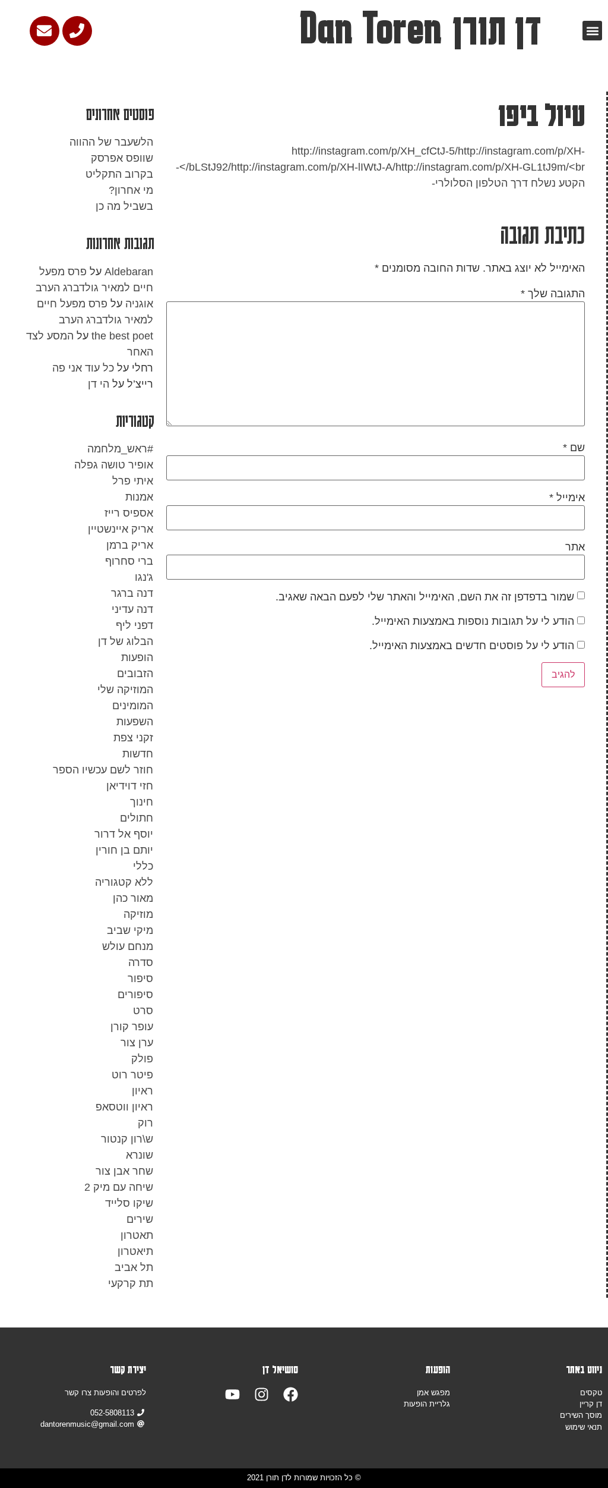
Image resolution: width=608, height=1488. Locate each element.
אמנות (139, 497)
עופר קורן (131, 1027)
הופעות (137, 657)
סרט (143, 1011)
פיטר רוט (132, 1075)
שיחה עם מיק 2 (118, 1187)
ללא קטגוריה (124, 882)
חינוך (141, 802)
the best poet (122, 336)
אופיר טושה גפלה (113, 465)
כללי (143, 866)
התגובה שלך (553, 293)
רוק (145, 1123)
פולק (142, 1059)
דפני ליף (134, 625)
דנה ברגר (132, 593)
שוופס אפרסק (122, 158)
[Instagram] (261, 1394)
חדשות (137, 754)
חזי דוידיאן (129, 786)
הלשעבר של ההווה (111, 142)
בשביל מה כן (124, 206)
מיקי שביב (130, 930)
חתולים (136, 818)
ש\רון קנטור (127, 1139)
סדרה (140, 962)
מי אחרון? (131, 190)
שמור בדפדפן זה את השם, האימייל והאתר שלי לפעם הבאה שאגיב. (425, 597)
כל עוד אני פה (83, 368)
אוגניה (139, 304)
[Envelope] (44, 31)
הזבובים (135, 673)
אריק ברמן (129, 545)
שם (574, 447)
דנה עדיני (132, 609)
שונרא (139, 1155)
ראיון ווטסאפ (124, 1107)
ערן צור (137, 1043)
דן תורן (497, 28)
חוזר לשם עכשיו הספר (103, 770)
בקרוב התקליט (119, 174)
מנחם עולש (127, 946)
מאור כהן (133, 898)
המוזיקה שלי (125, 690)
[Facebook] (290, 1394)
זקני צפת (133, 738)
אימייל (567, 497)
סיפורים (135, 995)
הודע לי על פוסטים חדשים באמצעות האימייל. (471, 645)
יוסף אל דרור (123, 834)
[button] (592, 30)
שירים (139, 1219)
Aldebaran (128, 272)
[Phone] (77, 31)
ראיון (142, 1091)
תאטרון (137, 1235)
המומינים (132, 706)
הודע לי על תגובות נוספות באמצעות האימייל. (473, 621)
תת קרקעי (130, 1283)
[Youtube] (232, 1394)
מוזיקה (138, 914)
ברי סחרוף (129, 561)
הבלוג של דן (125, 641)
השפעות (134, 722)
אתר (575, 547)
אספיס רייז (128, 513)
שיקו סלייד (129, 1203)
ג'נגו (144, 577)
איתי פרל (132, 481)
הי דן (98, 384)
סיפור (140, 978)
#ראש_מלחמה (120, 449)
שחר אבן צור (124, 1171)
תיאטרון (135, 1251)
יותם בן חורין (124, 850)
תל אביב (134, 1267)
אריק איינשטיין (120, 529)
